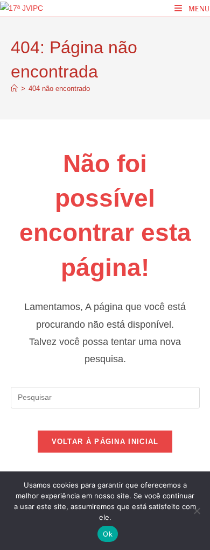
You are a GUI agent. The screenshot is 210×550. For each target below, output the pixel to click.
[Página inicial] (14, 88)
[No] (196, 510)
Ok (108, 534)
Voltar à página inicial (105, 442)
